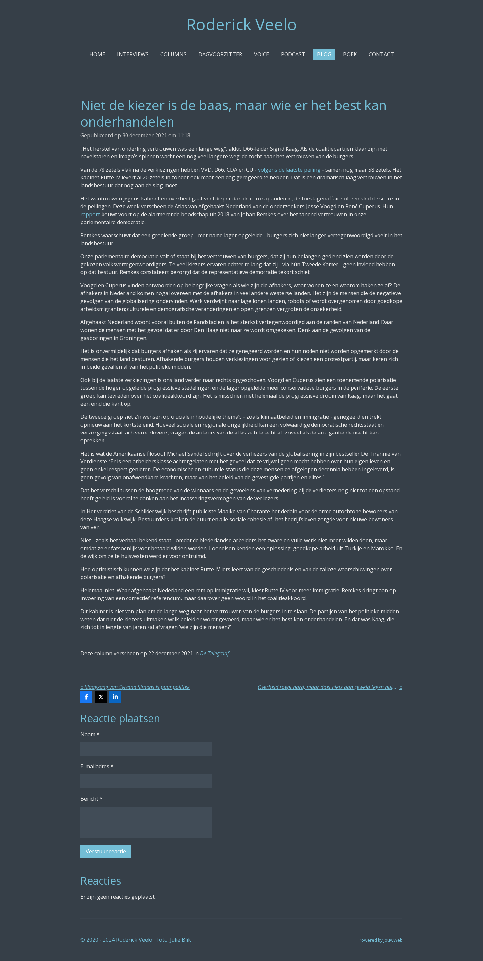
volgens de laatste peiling (289, 169)
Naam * (90, 734)
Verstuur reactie (106, 851)
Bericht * (91, 798)
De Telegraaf (214, 653)
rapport (90, 214)
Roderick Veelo (241, 24)
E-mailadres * (97, 766)
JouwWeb (393, 940)
